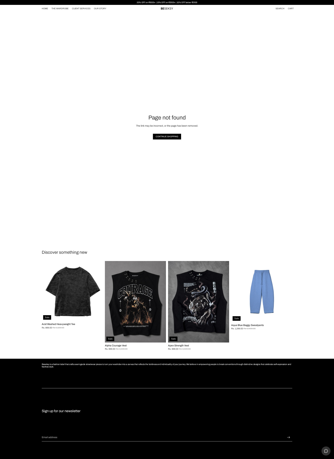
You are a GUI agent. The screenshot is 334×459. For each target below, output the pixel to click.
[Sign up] (288, 437)
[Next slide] (97, 291)
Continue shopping (167, 136)
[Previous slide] (47, 291)
